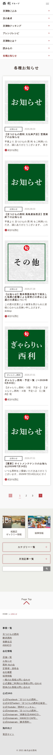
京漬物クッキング (12, 26)
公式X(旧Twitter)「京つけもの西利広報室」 (25, 703)
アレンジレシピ (11, 33)
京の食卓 (7, 18)
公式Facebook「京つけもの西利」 (20, 699)
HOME (5, 614)
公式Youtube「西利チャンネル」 (19, 707)
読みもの (7, 48)
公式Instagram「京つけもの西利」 (20, 711)
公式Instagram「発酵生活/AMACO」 (22, 714)
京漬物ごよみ (10, 11)
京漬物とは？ (10, 41)
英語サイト (8, 734)
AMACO (7, 645)
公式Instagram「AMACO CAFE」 (20, 718)
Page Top (26, 599)
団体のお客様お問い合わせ (16, 687)
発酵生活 (7, 642)
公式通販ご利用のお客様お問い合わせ (22, 683)
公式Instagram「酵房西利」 (17, 722)
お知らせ (7, 661)
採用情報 (7, 676)
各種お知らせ (10, 56)
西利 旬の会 (9, 665)
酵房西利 (7, 638)
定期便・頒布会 (11, 668)
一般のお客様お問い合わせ (16, 680)
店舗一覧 (7, 657)
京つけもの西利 (11, 634)
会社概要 (7, 672)
